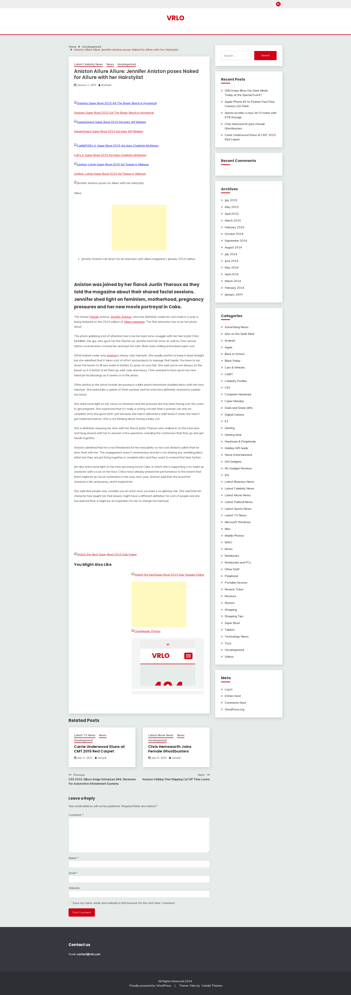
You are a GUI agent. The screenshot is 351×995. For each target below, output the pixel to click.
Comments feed (235, 702)
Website (74, 888)
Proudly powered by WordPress (150, 985)
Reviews (230, 596)
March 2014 (233, 281)
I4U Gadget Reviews (238, 468)
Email (73, 873)
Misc (228, 529)
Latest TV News (84, 735)
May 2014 (232, 267)
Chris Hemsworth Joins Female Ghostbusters (169, 749)
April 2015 (232, 213)
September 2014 (236, 240)
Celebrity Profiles (236, 381)
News (110, 64)
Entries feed (233, 696)
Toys (228, 643)
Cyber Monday (234, 401)
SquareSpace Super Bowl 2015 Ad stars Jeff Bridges (108, 131)
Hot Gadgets (233, 461)
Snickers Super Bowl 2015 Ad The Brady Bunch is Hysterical (114, 112)
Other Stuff (232, 569)
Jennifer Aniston (121, 317)
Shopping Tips (234, 616)
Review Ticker (234, 589)
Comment (76, 815)
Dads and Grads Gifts (239, 408)
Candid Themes (212, 985)
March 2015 (233, 220)
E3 (226, 421)
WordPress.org (234, 709)
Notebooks (232, 555)
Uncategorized (126, 64)
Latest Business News (239, 481)
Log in (229, 689)
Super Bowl (232, 623)
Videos (229, 656)
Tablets (230, 629)
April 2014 (232, 274)
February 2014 (234, 288)
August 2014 (233, 247)
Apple (228, 347)
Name (73, 858)
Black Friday (233, 360)
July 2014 (231, 254)
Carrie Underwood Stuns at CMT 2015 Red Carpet (99, 749)
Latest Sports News (238, 508)
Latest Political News (239, 502)
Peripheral (231, 576)
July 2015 (231, 200)
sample (102, 757)
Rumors (230, 603)
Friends (94, 317)
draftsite (106, 85)
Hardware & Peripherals (240, 441)
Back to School (234, 354)
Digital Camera (234, 414)
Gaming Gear (233, 434)
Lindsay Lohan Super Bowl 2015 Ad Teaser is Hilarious (110, 173)
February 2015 (234, 227)
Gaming (230, 428)
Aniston (112, 355)
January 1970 (234, 294)
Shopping (231, 609)
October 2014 (234, 234)
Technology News (237, 636)
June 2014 (231, 261)
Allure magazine (134, 322)
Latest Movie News (160, 735)
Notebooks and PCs (238, 562)
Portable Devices (236, 582)
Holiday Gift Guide (236, 448)
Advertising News (236, 327)
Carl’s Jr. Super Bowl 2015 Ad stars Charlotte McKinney (110, 155)
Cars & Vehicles (235, 367)
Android (230, 340)
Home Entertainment (238, 455)
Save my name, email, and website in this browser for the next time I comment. (124, 903)
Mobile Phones (234, 535)
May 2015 (232, 207)
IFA (227, 475)
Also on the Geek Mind (239, 334)
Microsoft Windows (238, 522)
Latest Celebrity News (88, 64)
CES (227, 387)
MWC (229, 542)
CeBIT (229, 374)
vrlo (175, 18)
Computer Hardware (238, 394)
